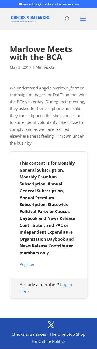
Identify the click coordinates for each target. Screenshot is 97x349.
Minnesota (45, 67)
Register (27, 264)
